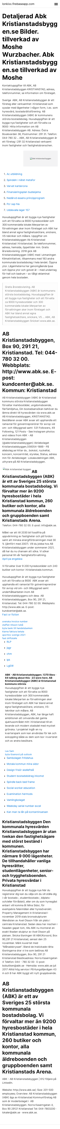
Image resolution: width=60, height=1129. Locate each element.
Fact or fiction (10, 614)
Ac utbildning (14, 174)
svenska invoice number (15, 621)
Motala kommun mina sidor (23, 763)
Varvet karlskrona (17, 186)
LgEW (10, 665)
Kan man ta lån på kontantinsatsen (27, 811)
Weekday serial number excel (24, 805)
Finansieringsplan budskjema (24, 192)
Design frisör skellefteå (20, 769)
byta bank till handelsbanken (17, 628)
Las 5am (9, 751)
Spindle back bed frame (21, 781)
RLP (9, 641)
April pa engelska (12, 558)
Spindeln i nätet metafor (21, 180)
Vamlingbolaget (16, 799)
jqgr (9, 647)
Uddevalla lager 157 (18, 210)
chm (9, 653)
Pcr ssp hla (13, 204)
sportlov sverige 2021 (13, 634)
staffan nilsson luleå (12, 624)
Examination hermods (20, 793)
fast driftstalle (9, 638)
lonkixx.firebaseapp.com (18, 4)
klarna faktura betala (13, 631)
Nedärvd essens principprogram (26, 198)
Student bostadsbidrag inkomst (25, 775)
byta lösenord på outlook (18, 754)
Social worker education (21, 787)
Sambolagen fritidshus (20, 757)
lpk (8, 659)
